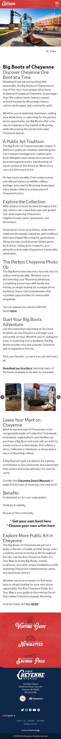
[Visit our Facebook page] (30, 710)
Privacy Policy (30, 724)
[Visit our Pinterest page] (38, 710)
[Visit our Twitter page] (22, 710)
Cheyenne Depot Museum (34, 480)
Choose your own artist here (31, 525)
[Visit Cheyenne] (8, 3)
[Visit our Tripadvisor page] (36, 699)
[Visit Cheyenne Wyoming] (31, 674)
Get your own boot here (31, 521)
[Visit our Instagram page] (26, 710)
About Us (21, 721)
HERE (34, 604)
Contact (31, 721)
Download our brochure (17, 368)
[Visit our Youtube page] (34, 710)
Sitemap (40, 721)
